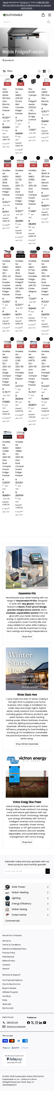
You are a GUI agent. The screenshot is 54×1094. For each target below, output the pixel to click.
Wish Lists (6, 1004)
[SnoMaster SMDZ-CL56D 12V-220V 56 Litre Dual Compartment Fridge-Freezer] (7, 472)
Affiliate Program (10, 992)
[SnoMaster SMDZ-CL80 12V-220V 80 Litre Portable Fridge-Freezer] (20, 380)
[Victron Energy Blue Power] (27, 776)
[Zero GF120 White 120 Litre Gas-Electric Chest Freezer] (7, 113)
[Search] (49, 22)
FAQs (4, 1000)
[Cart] (43, 15)
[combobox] (27, 22)
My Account (7, 1008)
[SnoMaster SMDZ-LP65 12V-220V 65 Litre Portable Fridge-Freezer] (46, 380)
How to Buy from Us (11, 984)
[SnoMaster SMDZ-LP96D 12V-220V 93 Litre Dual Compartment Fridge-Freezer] (34, 202)
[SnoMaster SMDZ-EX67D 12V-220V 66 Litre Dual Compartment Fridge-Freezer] (34, 383)
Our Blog (6, 996)
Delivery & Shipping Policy (14, 948)
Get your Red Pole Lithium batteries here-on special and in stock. (27, 7)
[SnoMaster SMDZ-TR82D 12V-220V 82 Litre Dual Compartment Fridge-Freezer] (20, 473)
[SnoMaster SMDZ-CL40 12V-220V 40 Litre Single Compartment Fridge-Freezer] (7, 382)
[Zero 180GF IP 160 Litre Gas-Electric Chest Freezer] (46, 191)
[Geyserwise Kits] (27, 567)
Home (5, 47)
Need (5, 2)
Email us (24, 2)
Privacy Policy (8, 952)
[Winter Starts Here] (27, 668)
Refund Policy (8, 960)
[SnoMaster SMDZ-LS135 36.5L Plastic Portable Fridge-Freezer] (7, 194)
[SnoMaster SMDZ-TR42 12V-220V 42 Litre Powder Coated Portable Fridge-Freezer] (7, 291)
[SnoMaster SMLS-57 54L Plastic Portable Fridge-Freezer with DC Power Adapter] (34, 289)
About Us (6, 940)
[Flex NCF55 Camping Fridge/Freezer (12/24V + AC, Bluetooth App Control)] (34, 110)
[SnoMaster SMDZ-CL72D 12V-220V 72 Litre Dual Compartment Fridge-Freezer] (20, 201)
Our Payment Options (12, 980)
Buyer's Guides (9, 988)
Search (5, 968)
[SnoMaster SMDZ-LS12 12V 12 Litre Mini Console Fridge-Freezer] (20, 116)
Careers (6, 964)
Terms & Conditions (11, 944)
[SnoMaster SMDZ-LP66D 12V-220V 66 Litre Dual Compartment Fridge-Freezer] (46, 292)
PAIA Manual (8, 956)
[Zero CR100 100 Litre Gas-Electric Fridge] (46, 110)
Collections (15, 47)
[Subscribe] (48, 871)
